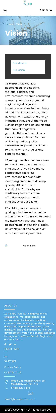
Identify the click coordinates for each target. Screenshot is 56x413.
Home (10, 24)
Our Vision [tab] (18, 70)
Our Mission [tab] (19, 63)
